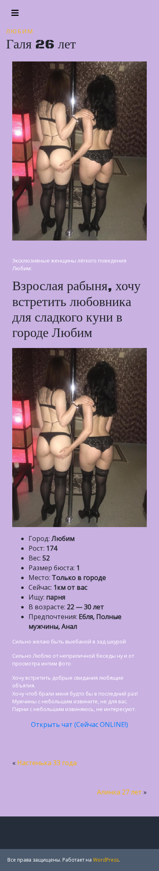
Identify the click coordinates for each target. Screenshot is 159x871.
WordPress (106, 859)
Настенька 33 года (47, 762)
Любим (19, 31)
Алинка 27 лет (119, 792)
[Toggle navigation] (15, 13)
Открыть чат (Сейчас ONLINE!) (79, 724)
